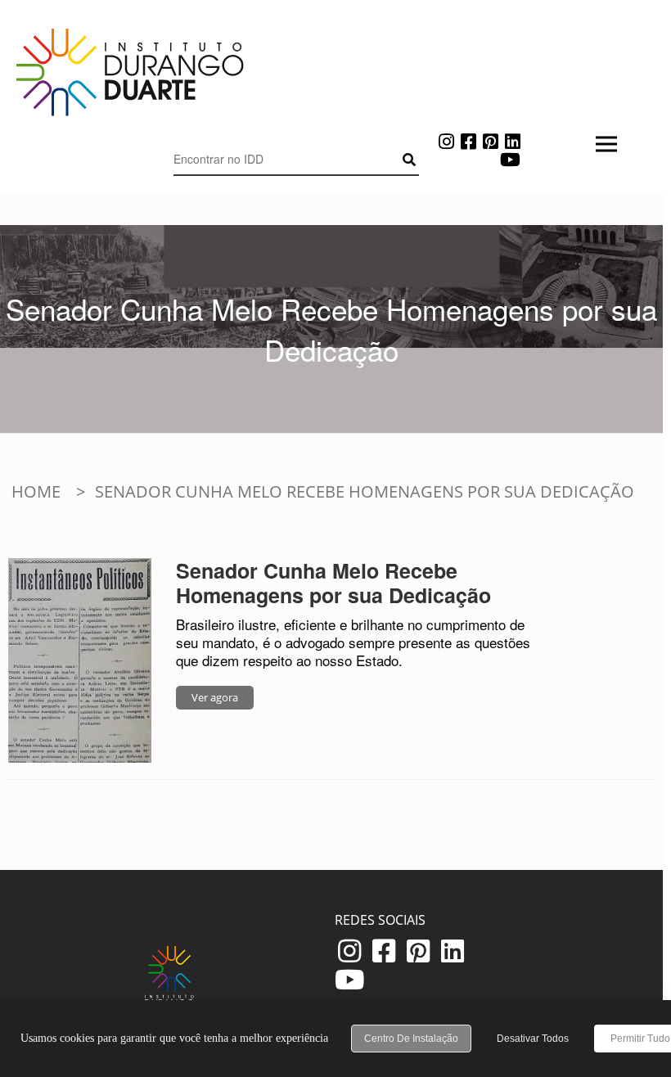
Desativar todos (533, 1038)
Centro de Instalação (411, 1038)
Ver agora (214, 697)
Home (36, 491)
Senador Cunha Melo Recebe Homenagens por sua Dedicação (333, 583)
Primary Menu (296, 196)
